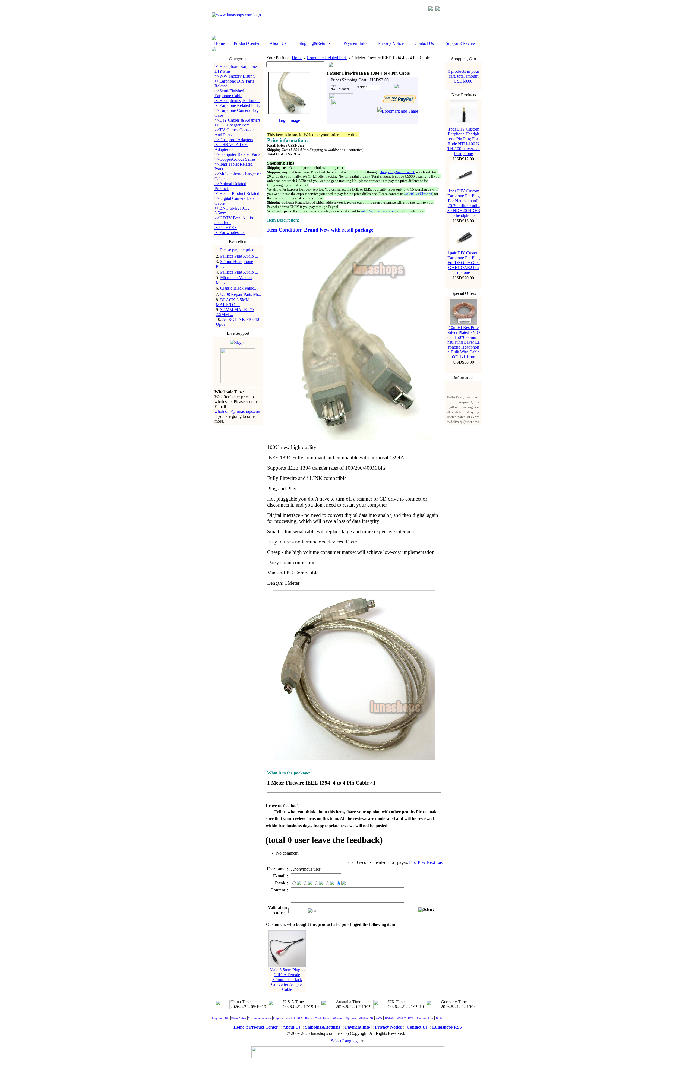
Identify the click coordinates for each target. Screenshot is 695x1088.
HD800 (389, 1018)
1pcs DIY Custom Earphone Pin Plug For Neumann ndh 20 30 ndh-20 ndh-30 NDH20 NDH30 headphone (463, 203)
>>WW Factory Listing (234, 76)
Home (219, 43)
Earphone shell (282, 1018)
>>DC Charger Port (231, 125)
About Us (278, 43)
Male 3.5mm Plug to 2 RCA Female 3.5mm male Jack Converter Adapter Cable (287, 979)
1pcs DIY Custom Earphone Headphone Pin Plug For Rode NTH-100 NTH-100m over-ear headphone (463, 141)
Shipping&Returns (314, 43)
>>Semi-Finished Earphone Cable (229, 93)
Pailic (439, 1018)
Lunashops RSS (447, 1027)
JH (371, 1018)
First (413, 862)
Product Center (247, 43)
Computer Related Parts (327, 57)
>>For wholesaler (229, 232)
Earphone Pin (220, 1018)
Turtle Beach (323, 1018)
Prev (422, 862)
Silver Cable (238, 1018)
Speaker (351, 1018)
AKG (379, 1018)
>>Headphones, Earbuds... (237, 100)
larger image (289, 120)
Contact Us (424, 43)
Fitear (308, 1018)
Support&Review (461, 43)
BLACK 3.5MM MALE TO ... (232, 302)
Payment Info (355, 43)
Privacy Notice (391, 43)
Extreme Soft (425, 1018)
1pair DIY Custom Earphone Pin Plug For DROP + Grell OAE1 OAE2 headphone (463, 263)
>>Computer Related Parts (237, 154)
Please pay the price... (238, 250)
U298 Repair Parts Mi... (240, 294)
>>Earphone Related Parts (237, 105)
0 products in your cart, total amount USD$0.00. (463, 76)
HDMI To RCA (405, 1018)
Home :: (241, 1027)
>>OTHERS (225, 227)
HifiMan (363, 1018)
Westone (338, 1018)
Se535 (298, 1018)
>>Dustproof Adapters (233, 139)
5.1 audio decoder (259, 1018)
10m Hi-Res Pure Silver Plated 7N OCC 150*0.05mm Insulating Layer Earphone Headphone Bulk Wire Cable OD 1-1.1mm (463, 342)
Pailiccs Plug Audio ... (239, 256)
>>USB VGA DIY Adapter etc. (231, 147)
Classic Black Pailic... (238, 288)
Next (431, 862)
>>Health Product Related (236, 193)
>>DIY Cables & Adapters (237, 120)
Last (440, 862)
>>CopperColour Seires (234, 159)
